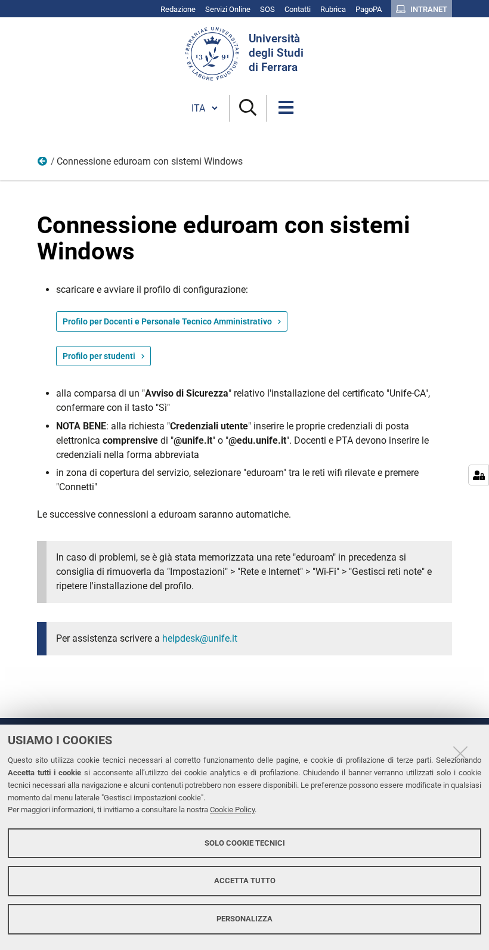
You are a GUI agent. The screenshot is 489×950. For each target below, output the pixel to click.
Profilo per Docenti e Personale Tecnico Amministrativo (167, 321)
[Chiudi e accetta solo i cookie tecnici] (460, 753)
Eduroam (43, 164)
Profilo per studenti (99, 356)
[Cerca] (248, 108)
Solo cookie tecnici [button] (245, 842)
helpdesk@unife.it (199, 638)
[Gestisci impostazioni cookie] (478, 475)
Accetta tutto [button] (245, 880)
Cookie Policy (232, 809)
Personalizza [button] (244, 918)
